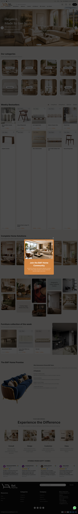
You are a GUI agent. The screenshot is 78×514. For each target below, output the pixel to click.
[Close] (53, 237)
